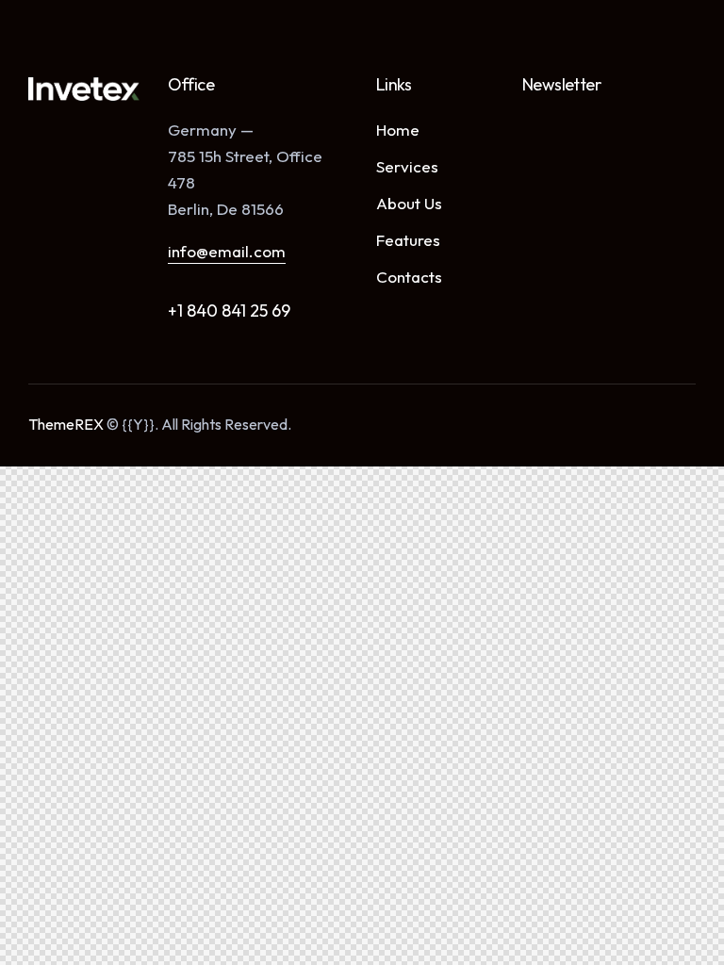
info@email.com (227, 251)
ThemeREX (66, 424)
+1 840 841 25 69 (229, 310)
